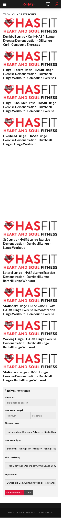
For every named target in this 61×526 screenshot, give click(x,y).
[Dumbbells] (12, 482)
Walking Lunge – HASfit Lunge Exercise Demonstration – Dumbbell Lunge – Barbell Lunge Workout (29, 343)
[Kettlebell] (37, 482)
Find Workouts (14, 492)
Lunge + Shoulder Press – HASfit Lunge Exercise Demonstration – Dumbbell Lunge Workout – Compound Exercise (29, 107)
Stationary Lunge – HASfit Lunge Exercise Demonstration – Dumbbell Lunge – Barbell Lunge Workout (27, 376)
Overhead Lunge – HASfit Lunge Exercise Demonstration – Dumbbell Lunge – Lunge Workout (27, 140)
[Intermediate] (14, 432)
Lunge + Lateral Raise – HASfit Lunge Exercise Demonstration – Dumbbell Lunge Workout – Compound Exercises (29, 74)
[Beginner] (27, 432)
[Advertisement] (30, 182)
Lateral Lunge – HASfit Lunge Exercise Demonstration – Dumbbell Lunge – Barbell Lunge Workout (29, 277)
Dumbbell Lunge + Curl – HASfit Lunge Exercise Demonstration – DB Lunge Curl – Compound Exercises (29, 40)
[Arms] (40, 465)
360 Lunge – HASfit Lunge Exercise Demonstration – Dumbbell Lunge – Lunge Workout (27, 243)
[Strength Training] (16, 448)
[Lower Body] (49, 465)
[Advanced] (38, 432)
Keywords (10, 397)
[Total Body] (13, 465)
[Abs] (21, 465)
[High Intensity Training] (38, 448)
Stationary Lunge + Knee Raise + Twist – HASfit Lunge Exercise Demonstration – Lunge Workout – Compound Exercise (30, 310)
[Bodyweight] (25, 482)
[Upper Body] (30, 465)
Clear (29, 492)
